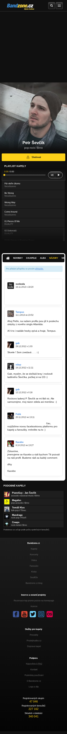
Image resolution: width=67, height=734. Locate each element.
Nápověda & (34, 664)
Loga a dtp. (34, 687)
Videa (34, 560)
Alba (43, 258)
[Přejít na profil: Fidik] (10, 416)
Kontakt (33, 669)
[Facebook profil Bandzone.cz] (16, 614)
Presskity (34, 635)
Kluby (34, 572)
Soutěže (34, 577)
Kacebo (20, 442)
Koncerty (34, 554)
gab (18, 343)
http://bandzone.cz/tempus (21, 327)
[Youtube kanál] (24, 614)
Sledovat (36, 157)
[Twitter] (33, 614)
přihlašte (39, 269)
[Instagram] (41, 614)
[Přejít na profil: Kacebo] (10, 443)
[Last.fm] (50, 614)
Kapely (34, 549)
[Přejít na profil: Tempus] (10, 313)
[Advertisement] (33, 47)
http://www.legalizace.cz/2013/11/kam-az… (30, 296)
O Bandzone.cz (34, 681)
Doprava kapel (34, 646)
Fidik (18, 414)
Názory (53, 258)
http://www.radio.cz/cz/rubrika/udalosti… (29, 299)
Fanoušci (34, 566)
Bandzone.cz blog (34, 583)
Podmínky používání (34, 675)
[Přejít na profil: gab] (10, 345)
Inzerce (34, 606)
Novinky (18, 258)
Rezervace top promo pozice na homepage (34, 600)
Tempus (20, 312)
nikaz (18, 364)
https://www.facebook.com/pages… (26, 423)
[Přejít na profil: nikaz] (10, 366)
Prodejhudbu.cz (34, 640)
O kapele (31, 258)
